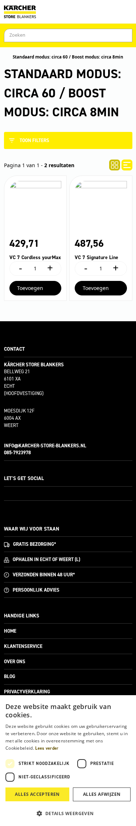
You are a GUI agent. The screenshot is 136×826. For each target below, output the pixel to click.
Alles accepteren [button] (37, 794)
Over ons (14, 661)
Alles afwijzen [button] (102, 794)
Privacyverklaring (27, 692)
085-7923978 (17, 453)
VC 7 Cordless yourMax (35, 257)
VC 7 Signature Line (96, 257)
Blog (9, 676)
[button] (68, 813)
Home (10, 631)
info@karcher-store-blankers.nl (45, 446)
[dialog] (68, 760)
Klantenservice (23, 646)
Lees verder (46, 748)
